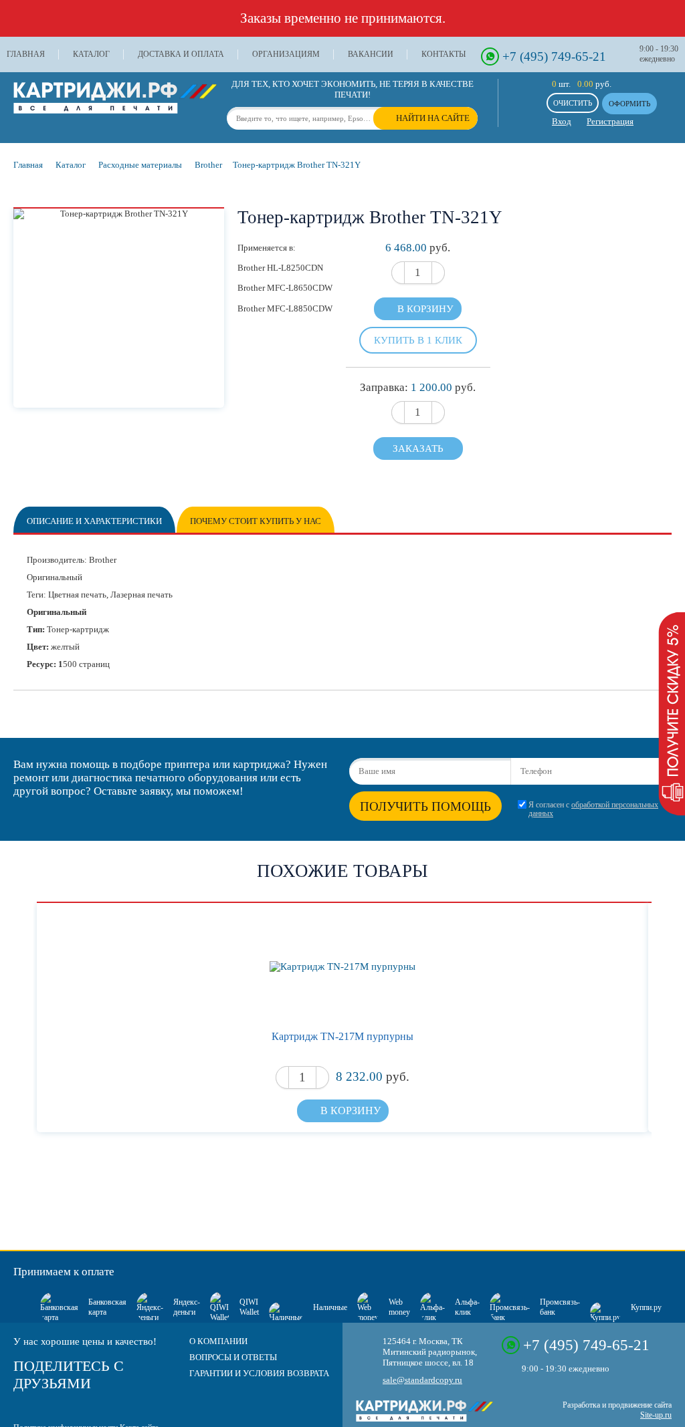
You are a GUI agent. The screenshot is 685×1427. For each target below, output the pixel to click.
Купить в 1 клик (418, 340)
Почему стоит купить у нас (255, 521)
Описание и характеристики (94, 521)
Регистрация (610, 121)
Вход (561, 121)
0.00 (585, 84)
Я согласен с (593, 809)
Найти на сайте (433, 118)
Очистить (572, 103)
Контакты (443, 54)
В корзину (425, 308)
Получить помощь (425, 806)
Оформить (629, 104)
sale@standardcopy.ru (422, 1380)
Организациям (286, 54)
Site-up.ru (656, 1415)
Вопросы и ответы (233, 1357)
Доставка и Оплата (181, 54)
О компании (218, 1341)
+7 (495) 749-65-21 (554, 56)
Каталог (91, 54)
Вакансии (370, 54)
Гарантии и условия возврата (259, 1373)
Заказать (418, 448)
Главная (26, 54)
